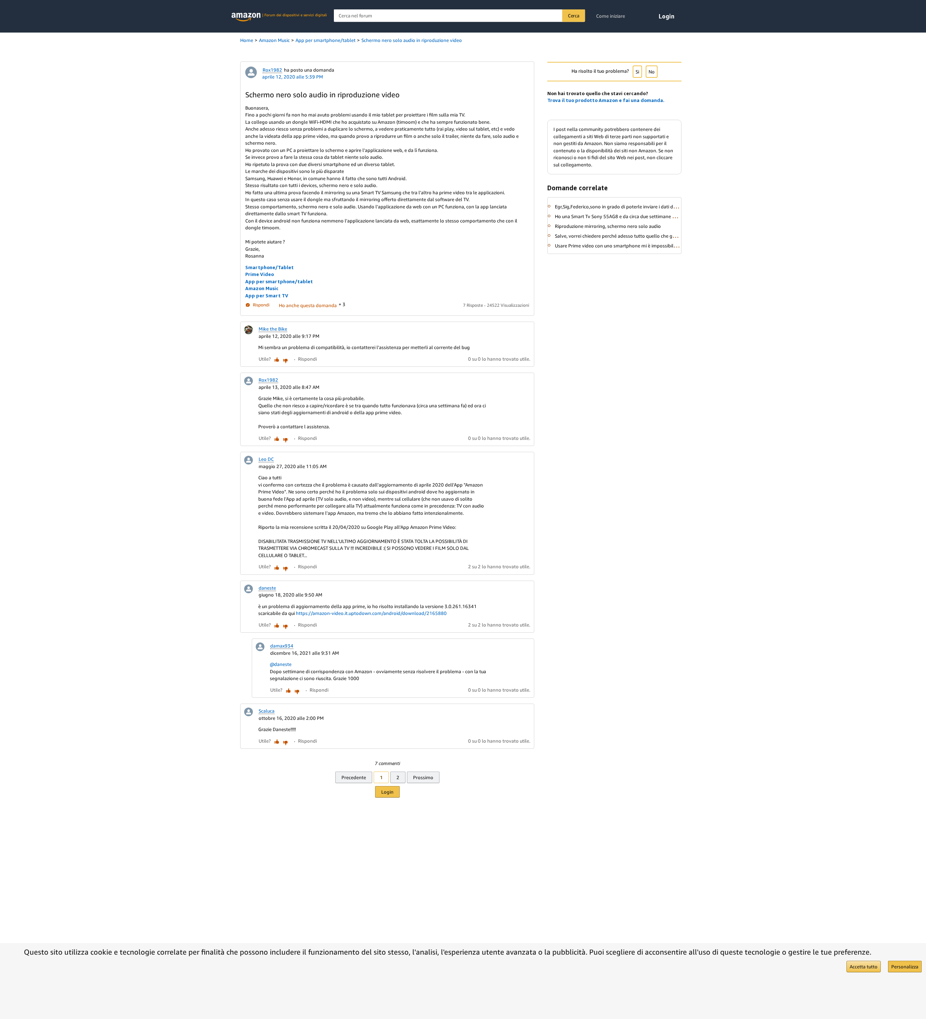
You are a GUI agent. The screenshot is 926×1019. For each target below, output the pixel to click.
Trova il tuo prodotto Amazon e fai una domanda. (605, 100)
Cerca (573, 15)
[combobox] (459, 15)
